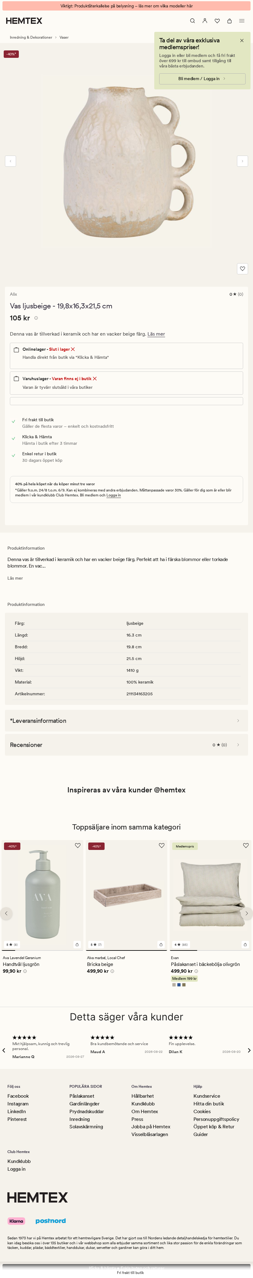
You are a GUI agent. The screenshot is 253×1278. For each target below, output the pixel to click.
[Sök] (192, 21)
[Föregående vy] (10, 161)
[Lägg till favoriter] (242, 268)
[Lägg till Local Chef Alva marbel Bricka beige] (161, 944)
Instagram (18, 1104)
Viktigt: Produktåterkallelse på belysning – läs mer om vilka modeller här (126, 6)
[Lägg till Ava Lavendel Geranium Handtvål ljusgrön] (77, 944)
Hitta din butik (208, 1104)
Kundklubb (143, 1104)
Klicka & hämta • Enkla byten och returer (126, 1268)
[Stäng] (242, 40)
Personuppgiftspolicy (216, 1119)
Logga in (113, 495)
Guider (200, 1134)
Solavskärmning (86, 1127)
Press (137, 1119)
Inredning (79, 1119)
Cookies (202, 1111)
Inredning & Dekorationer (31, 37)
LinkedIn (16, 1111)
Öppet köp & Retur (213, 1127)
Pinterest (17, 1119)
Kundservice (206, 1096)
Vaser (64, 37)
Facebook (17, 1096)
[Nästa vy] (242, 161)
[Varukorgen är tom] (229, 21)
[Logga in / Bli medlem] (205, 21)
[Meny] (242, 21)
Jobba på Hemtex (150, 1127)
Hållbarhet (142, 1096)
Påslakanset (81, 1096)
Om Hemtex (144, 1111)
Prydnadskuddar (86, 1111)
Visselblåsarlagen (149, 1134)
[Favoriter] (217, 21)
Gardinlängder (84, 1104)
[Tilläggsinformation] (35, 319)
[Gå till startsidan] (24, 21)
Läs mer (156, 334)
